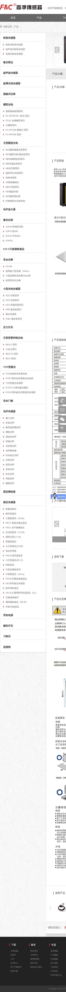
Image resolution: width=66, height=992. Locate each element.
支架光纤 (10, 423)
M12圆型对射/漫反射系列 (18, 154)
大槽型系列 (11, 125)
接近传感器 (9, 502)
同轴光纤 (10, 441)
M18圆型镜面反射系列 (16, 150)
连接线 (7, 647)
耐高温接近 (11, 514)
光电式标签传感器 (14, 54)
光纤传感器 (9, 411)
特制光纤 (10, 478)
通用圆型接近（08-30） (17, 602)
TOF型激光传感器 (14, 383)
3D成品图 (14, 951)
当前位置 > (8, 26)
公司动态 (54, 971)
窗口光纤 (10, 418)
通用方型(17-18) (13, 537)
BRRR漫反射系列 (14, 164)
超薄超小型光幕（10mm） (18, 271)
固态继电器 (9, 491)
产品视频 (54, 955)
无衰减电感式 (12, 597)
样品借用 (34, 951)
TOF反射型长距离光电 (16, 374)
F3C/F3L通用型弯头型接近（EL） (22, 593)
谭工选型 (54, 963)
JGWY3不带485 (13, 236)
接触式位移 (9, 94)
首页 (13, 17)
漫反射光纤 (11, 437)
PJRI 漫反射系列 (13, 309)
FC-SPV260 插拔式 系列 (17, 130)
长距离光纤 (11, 446)
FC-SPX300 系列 (13, 134)
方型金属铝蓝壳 (13, 569)
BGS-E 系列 (11, 344)
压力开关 (8, 327)
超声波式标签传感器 (15, 49)
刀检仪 (7, 636)
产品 (39, 17)
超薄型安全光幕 (13, 280)
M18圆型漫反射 (13, 196)
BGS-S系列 (11, 358)
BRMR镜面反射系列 (15, 159)
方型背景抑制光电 (13, 337)
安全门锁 (8, 400)
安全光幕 (8, 259)
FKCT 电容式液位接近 (16, 523)
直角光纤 (10, 469)
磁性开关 (8, 625)
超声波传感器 (10, 73)
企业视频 (54, 959)
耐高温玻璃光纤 (13, 427)
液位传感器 (11, 314)
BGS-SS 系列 (12, 354)
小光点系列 (11, 349)
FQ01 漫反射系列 (14, 319)
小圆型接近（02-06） (16, 518)
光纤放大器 (9, 209)
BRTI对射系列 (12, 187)
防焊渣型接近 (12, 588)
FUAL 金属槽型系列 (15, 120)
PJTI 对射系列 (12, 300)
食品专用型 (11, 551)
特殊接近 (10, 565)
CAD (12, 959)
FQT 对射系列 (12, 295)
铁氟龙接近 (11, 509)
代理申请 (34, 955)
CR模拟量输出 (12, 182)
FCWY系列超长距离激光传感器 (20, 392)
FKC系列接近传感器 (15, 583)
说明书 (13, 955)
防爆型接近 (11, 541)
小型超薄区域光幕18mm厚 (18, 276)
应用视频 (54, 951)
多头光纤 (10, 474)
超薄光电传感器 (11, 83)
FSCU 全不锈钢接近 (15, 527)
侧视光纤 (10, 483)
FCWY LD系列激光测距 (17, 388)
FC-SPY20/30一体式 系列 (17, 116)
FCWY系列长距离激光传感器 (19, 378)
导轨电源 (8, 615)
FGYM (9, 266)
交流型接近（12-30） (16, 532)
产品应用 (54, 967)
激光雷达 (8, 62)
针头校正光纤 (12, 455)
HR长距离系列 (12, 168)
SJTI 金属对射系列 (14, 305)
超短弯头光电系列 (14, 173)
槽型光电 (8, 104)
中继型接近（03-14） (16, 574)
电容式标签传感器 (14, 44)
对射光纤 (10, 460)
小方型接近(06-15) (14, 560)
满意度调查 (34, 959)
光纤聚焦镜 (11, 451)
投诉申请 (34, 963)
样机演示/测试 (36, 967)
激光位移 (8, 220)
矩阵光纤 (10, 465)
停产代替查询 (15, 967)
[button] (50, 908)
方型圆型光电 (10, 143)
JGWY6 (9, 241)
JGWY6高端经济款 (14, 227)
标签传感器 (9, 37)
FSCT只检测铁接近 (13, 249)
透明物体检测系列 (14, 111)
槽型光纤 (10, 432)
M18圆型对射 (12, 191)
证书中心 (14, 963)
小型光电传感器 (11, 288)
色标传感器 (11, 178)
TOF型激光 (9, 367)
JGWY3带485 (12, 231)
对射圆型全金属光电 (15, 201)
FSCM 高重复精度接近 (16, 579)
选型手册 (14, 971)
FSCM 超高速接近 (14, 555)
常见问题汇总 (56, 975)
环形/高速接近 (12, 607)
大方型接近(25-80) (14, 546)
